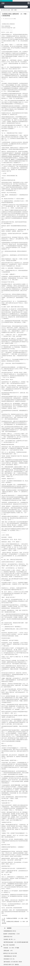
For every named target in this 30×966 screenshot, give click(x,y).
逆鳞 (2, 3)
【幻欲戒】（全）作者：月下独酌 (11, 947)
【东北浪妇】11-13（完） (9, 959)
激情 (15, 9)
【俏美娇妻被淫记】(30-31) (9, 931)
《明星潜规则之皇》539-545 (9, 956)
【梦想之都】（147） (8, 950)
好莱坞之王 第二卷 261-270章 (10, 953)
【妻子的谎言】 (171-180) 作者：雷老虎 (12, 961)
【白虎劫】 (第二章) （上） (9, 939)
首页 (12, 9)
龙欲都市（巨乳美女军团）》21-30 (11, 933)
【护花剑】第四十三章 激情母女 (11, 964)
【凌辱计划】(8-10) (7, 936)
